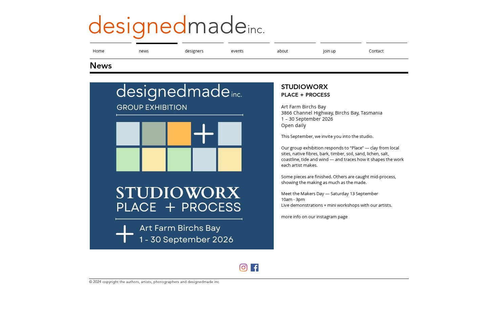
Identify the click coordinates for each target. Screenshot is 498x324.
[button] (182, 165)
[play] (259, 243)
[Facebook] (254, 267)
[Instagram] (243, 267)
